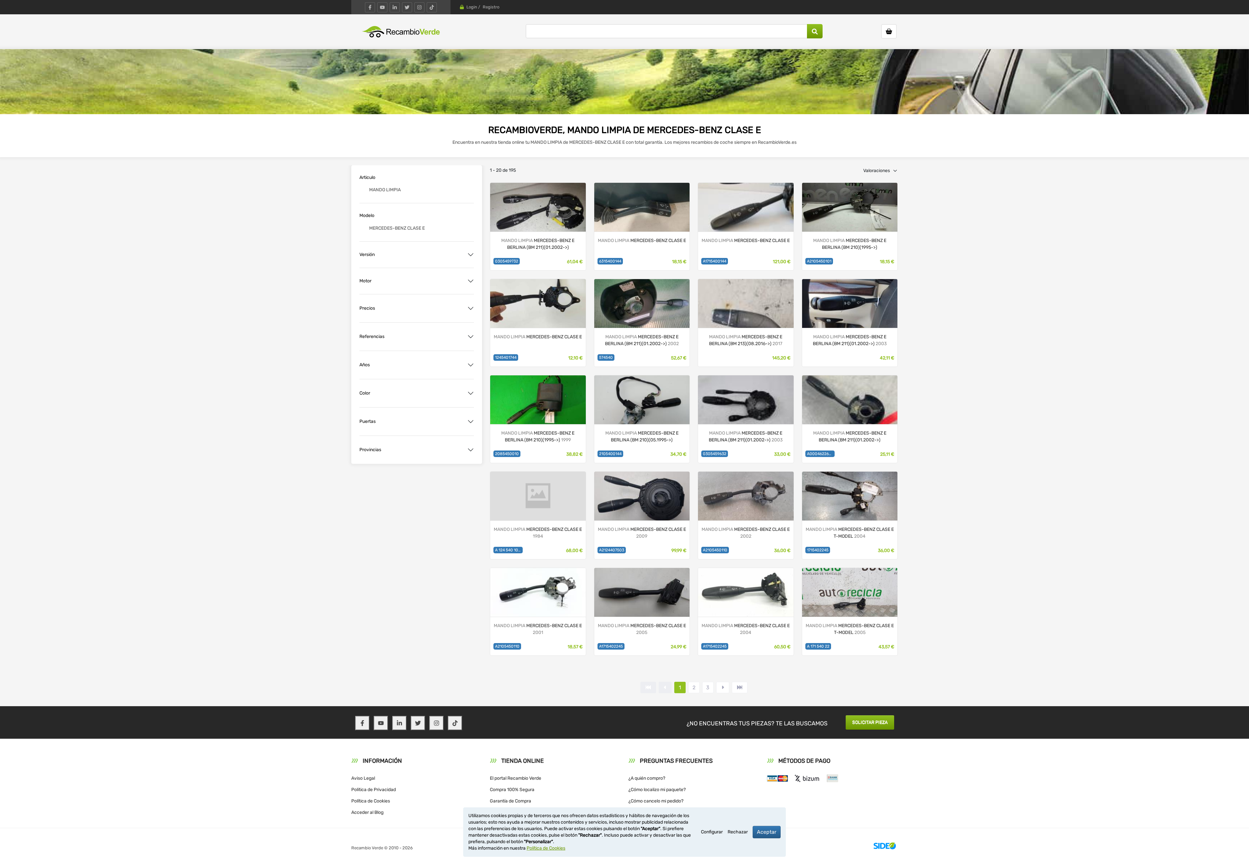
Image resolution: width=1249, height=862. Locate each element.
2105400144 (610, 453)
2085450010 (507, 453)
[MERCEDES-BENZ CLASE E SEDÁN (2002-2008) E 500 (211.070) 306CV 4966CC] (746, 592)
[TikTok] (432, 7)
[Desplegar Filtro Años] (470, 365)
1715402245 (817, 550)
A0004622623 (820, 453)
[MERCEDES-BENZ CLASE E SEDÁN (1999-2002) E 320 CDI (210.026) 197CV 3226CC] (538, 592)
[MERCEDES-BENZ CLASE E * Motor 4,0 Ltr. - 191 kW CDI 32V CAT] (746, 399)
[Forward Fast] (739, 687)
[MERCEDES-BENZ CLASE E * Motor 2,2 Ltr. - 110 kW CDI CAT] (538, 206)
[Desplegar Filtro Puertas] (470, 421)
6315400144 (610, 261)
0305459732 (506, 261)
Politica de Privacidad (373, 789)
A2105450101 (819, 261)
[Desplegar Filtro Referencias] (470, 336)
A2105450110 (715, 550)
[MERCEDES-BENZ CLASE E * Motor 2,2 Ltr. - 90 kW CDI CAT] (850, 399)
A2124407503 (611, 550)
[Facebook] (370, 7)
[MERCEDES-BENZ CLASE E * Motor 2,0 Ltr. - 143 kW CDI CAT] (746, 303)
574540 (606, 357)
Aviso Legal (363, 778)
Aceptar (766, 832)
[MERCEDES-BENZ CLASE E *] (642, 206)
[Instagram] (419, 7)
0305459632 (714, 453)
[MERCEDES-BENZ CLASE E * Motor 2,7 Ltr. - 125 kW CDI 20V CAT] (850, 206)
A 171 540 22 (818, 646)
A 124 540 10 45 (509, 550)
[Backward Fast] (648, 687)
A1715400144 (714, 261)
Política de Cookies (370, 801)
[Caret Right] (722, 687)
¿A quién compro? (646, 778)
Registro (491, 7)
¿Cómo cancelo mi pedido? (655, 801)
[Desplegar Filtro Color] (470, 393)
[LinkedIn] (395, 7)
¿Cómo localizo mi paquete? (657, 789)
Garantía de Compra (510, 801)
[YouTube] (382, 7)
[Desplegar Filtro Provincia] (470, 450)
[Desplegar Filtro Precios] (470, 308)
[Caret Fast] (665, 687)
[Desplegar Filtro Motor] (470, 281)
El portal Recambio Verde (515, 778)
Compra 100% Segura (512, 789)
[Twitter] (407, 7)
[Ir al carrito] (889, 31)
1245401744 (506, 357)
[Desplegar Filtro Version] (470, 254)
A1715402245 (611, 646)
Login (471, 7)
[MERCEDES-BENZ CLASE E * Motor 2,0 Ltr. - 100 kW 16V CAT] (642, 399)
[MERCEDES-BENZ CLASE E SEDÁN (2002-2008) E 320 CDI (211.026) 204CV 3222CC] (642, 592)
